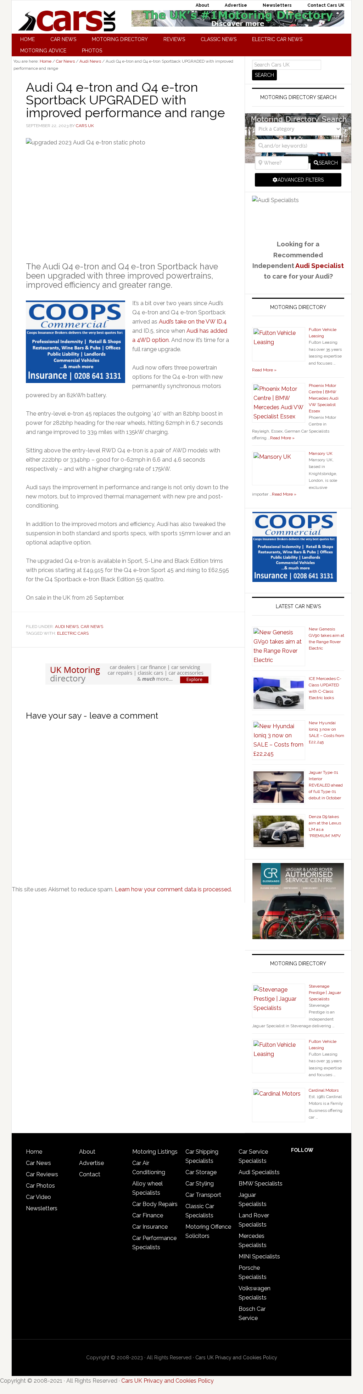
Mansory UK (321, 453)
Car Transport (203, 1195)
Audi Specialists (259, 1172)
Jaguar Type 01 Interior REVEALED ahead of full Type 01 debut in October (326, 785)
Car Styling (199, 1183)
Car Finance (147, 1215)
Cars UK (66, 21)
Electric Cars (73, 633)
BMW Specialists (261, 1183)
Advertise (91, 1163)
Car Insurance (150, 1226)
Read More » (264, 369)
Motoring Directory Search (298, 97)
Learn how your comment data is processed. (173, 889)
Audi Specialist (319, 265)
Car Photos (40, 1185)
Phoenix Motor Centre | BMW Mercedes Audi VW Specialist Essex (324, 398)
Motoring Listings (155, 1151)
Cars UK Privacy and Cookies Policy (236, 1357)
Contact (89, 1174)
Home (34, 1151)
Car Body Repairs (155, 1204)
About (87, 1151)
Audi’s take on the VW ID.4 (193, 321)
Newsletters (41, 1208)
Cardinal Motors (324, 1090)
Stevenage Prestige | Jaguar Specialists (325, 992)
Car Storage (201, 1172)
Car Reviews (42, 1174)
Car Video (38, 1197)
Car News (92, 626)
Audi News (67, 626)
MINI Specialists (259, 1256)
